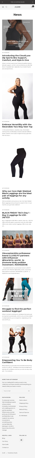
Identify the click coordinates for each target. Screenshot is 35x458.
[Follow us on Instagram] (21, 440)
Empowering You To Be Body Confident (17, 361)
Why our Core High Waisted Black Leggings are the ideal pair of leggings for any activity (17, 194)
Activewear (5, 52)
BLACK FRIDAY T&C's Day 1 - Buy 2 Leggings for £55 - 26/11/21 (16, 215)
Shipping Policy (23, 403)
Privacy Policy (23, 406)
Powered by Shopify (12, 453)
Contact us (5, 447)
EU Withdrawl (23, 415)
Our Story (5, 441)
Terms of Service (24, 412)
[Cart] (32, 7)
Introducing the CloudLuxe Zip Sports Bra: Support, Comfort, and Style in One (16, 57)
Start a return (23, 400)
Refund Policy (23, 409)
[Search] (6, 7)
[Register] (29, 391)
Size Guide (5, 444)
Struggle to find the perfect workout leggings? (16, 310)
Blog (3, 438)
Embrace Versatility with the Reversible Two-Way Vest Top (17, 125)
